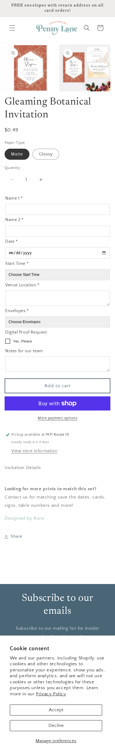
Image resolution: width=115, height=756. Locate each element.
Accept (56, 709)
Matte (17, 154)
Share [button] (16, 536)
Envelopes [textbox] (17, 310)
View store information (34, 451)
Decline (56, 725)
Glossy (46, 154)
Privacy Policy (51, 694)
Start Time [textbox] (17, 263)
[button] (12, 28)
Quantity (12, 168)
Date (11, 241)
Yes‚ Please (22, 341)
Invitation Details (23, 467)
